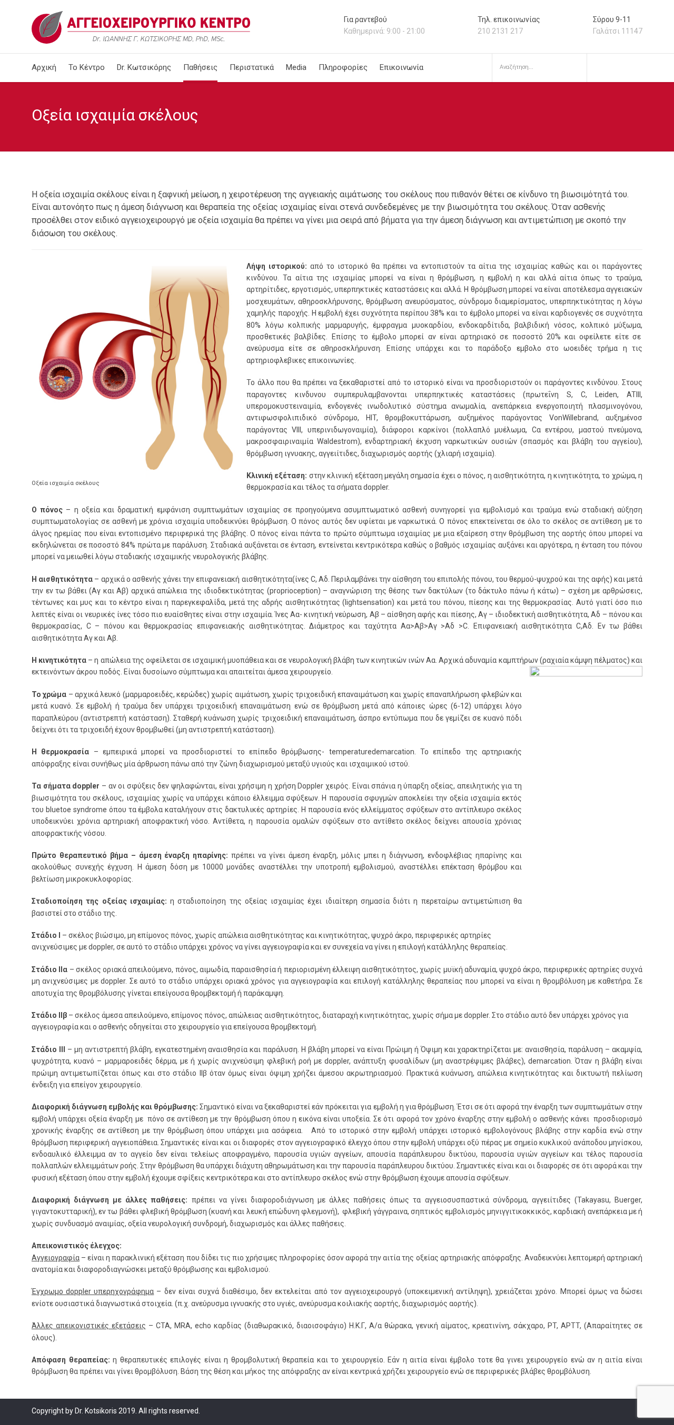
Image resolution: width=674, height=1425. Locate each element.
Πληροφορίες (343, 67)
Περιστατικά (252, 67)
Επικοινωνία (401, 67)
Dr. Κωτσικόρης (144, 67)
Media (296, 67)
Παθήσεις (200, 67)
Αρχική (44, 67)
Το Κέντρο (86, 67)
